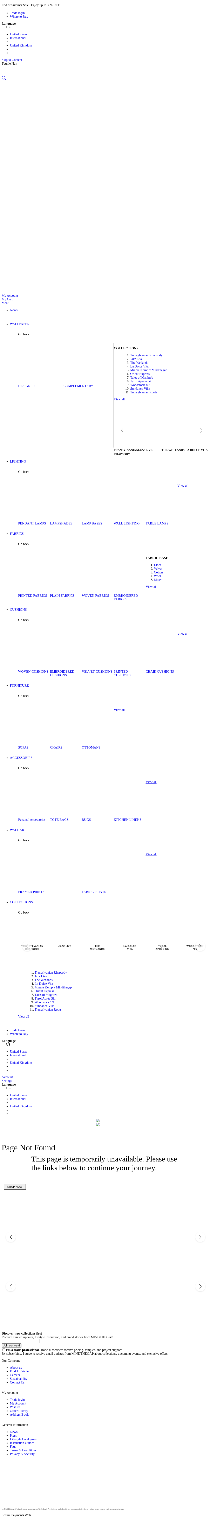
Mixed (158, 579)
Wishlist (15, 1407)
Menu (5, 303)
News (14, 1432)
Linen (158, 565)
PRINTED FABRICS (32, 595)
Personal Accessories (31, 819)
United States (18, 34)
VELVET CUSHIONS (97, 671)
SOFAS (23, 747)
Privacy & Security (22, 1454)
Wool (157, 576)
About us (16, 1367)
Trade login (17, 13)
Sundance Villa (140, 388)
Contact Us (17, 1382)
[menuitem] (14, 310)
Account (7, 1077)
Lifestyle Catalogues (23, 1439)
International (18, 38)
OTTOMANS (91, 747)
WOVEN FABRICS (95, 595)
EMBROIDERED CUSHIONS (62, 673)
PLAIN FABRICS (62, 595)
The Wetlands (139, 362)
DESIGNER (26, 386)
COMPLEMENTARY (78, 386)
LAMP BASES (92, 523)
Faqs (13, 1446)
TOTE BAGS (59, 819)
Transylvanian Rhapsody (146, 355)
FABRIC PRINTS (94, 892)
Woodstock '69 (140, 385)
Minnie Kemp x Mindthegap (148, 370)
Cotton (158, 572)
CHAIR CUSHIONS (160, 671)
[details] (67, 5)
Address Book (19, 1414)
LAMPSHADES (61, 523)
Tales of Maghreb (141, 377)
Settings (7, 1080)
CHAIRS (56, 747)
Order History (19, 1411)
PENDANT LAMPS (32, 523)
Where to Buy (19, 16)
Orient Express (140, 374)
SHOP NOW (14, 1186)
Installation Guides (22, 1443)
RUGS (86, 819)
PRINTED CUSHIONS (122, 673)
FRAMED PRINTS (31, 892)
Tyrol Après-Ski (140, 381)
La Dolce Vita (139, 366)
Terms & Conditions (23, 1450)
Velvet (158, 568)
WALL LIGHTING (127, 523)
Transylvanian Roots (143, 392)
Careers (15, 1375)
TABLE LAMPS (157, 523)
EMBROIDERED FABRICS (126, 597)
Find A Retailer (20, 1371)
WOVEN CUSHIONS (33, 671)
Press (13, 1435)
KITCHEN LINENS (127, 819)
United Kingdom (21, 45)
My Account (10, 295)
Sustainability (18, 1378)
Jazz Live (136, 359)
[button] (105, 78)
